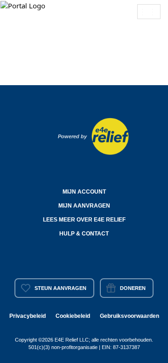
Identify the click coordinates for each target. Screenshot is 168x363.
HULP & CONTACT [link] (84, 233)
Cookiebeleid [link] (73, 316)
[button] (23, 5)
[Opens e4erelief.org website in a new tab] (110, 135)
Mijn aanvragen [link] (84, 205)
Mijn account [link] (84, 191)
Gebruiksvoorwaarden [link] (129, 316)
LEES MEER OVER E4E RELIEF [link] (84, 219)
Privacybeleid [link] (27, 316)
